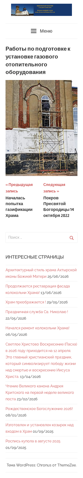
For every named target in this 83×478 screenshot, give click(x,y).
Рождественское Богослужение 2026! (39, 409)
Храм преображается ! (26, 302)
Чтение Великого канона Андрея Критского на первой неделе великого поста (40, 392)
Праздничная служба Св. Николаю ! (37, 312)
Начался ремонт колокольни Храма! (37, 328)
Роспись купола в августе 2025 (33, 441)
